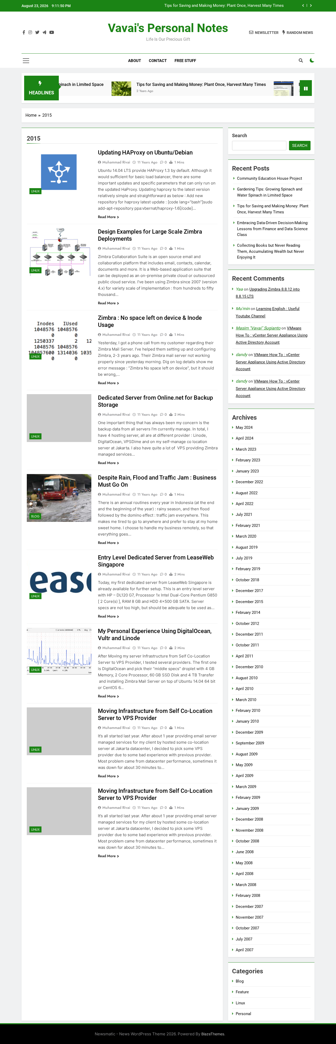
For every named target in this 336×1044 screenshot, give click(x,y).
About (134, 60)
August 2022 (247, 493)
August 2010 (247, 678)
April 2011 (244, 656)
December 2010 (249, 667)
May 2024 (244, 427)
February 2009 (248, 797)
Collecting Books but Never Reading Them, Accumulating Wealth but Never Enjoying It (270, 251)
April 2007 (244, 950)
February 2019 (248, 569)
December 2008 (249, 819)
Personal (243, 1013)
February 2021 (248, 525)
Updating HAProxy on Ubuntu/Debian (145, 152)
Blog (35, 516)
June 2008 (245, 852)
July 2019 (244, 558)
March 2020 (246, 536)
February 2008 (248, 895)
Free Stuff (185, 60)
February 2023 (248, 460)
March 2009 (246, 786)
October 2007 (247, 928)
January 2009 (247, 808)
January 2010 (247, 721)
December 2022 (249, 482)
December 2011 (249, 634)
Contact (158, 60)
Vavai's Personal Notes (168, 28)
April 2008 (244, 873)
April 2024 (244, 438)
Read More (107, 216)
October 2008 (247, 841)
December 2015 (249, 601)
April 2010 (244, 688)
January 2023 (247, 471)
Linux (35, 191)
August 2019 (247, 547)
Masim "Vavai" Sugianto (258, 328)
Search (239, 135)
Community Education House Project (269, 178)
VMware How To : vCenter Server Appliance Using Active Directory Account (271, 335)
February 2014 (248, 612)
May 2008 (244, 863)
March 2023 (246, 449)
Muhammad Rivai (116, 162)
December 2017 (249, 590)
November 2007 (249, 917)
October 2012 (247, 623)
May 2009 (244, 765)
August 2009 (247, 754)
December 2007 (249, 906)
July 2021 (244, 514)
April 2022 (244, 503)
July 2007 (244, 939)
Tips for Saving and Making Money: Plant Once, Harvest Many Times (224, 6)
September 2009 (250, 743)
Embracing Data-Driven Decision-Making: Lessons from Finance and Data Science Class (272, 228)
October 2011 (247, 645)
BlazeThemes (212, 1034)
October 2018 (247, 580)
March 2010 (246, 699)
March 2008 (246, 884)
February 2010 (248, 710)
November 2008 (249, 830)
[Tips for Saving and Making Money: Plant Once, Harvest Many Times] (101, 91)
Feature (242, 992)
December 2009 (249, 732)
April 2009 (244, 775)
